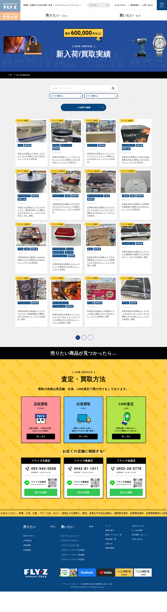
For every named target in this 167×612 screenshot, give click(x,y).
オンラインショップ (69, 536)
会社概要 (140, 535)
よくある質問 (137, 530)
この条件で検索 (83, 107)
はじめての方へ (121, 5)
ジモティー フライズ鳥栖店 (73, 555)
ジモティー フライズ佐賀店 (73, 559)
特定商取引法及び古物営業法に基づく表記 (97, 584)
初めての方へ (29, 536)
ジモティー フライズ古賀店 (73, 550)
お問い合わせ (148, 5)
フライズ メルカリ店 (70, 545)
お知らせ (109, 543)
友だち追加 (41, 492)
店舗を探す (109, 530)
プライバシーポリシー (71, 584)
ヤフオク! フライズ (69, 541)
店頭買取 (27, 545)
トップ (108, 526)
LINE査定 (27, 541)
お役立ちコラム (138, 526)
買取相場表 (134, 5)
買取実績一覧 (110, 539)
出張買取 (27, 550)
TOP (10, 75)
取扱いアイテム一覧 (113, 535)
